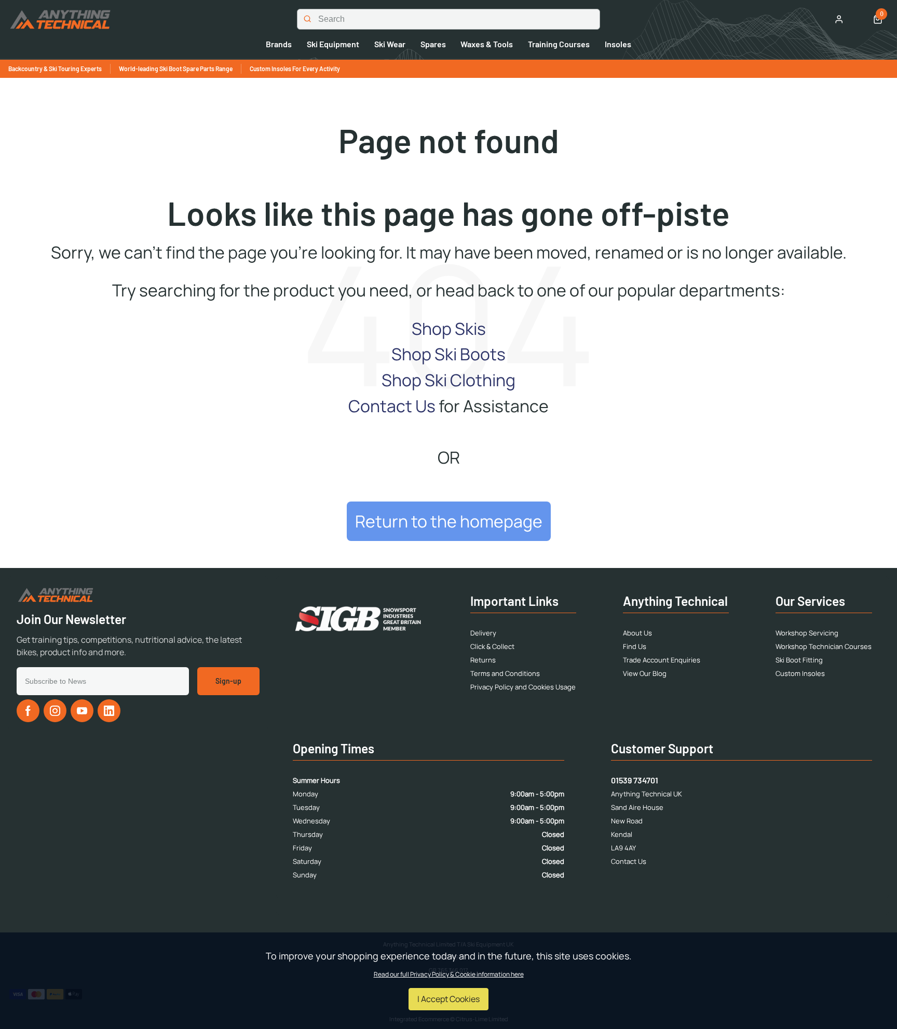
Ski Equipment (333, 44)
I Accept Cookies (448, 999)
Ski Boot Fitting (799, 660)
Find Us (634, 646)
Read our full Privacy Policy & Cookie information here (449, 974)
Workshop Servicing (807, 633)
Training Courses (559, 44)
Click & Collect (492, 646)
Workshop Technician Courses (824, 646)
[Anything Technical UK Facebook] (28, 710)
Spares (433, 44)
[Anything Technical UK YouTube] (82, 710)
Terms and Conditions (505, 673)
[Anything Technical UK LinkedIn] (109, 710)
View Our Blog (645, 673)
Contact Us (392, 406)
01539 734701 (634, 780)
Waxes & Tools (486, 44)
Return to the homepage (448, 521)
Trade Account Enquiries (661, 660)
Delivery (483, 633)
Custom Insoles (800, 673)
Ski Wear (389, 44)
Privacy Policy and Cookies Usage (523, 687)
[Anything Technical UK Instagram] (55, 710)
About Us (637, 633)
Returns (483, 660)
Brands (279, 44)
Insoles (618, 44)
